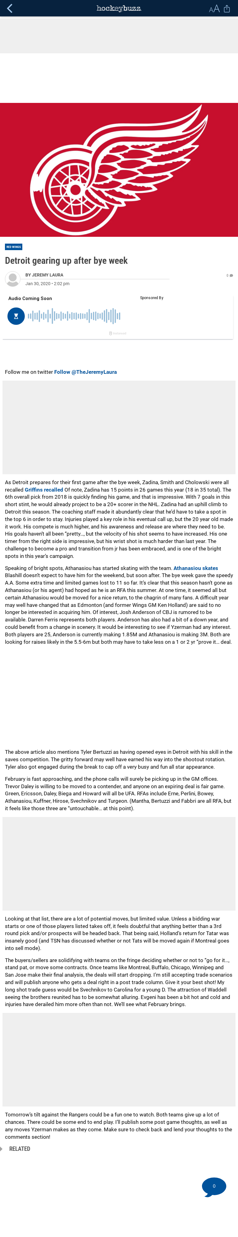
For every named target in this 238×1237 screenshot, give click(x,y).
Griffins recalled (44, 490)
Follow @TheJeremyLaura (85, 372)
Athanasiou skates (196, 568)
